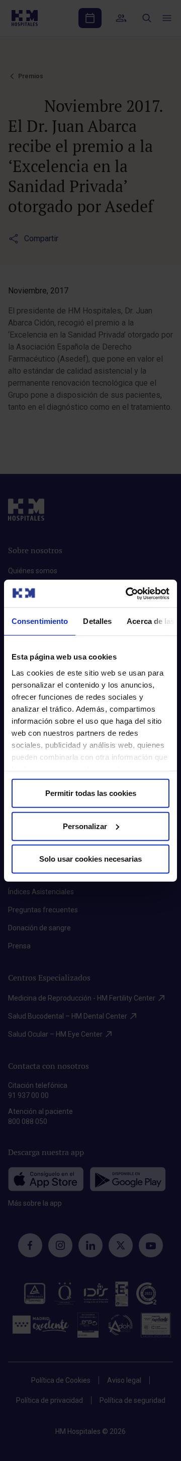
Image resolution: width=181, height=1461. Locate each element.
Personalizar (85, 826)
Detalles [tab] (97, 621)
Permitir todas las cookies (90, 793)
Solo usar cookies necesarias (90, 859)
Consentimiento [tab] (40, 621)
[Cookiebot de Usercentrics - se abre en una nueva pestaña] (127, 593)
